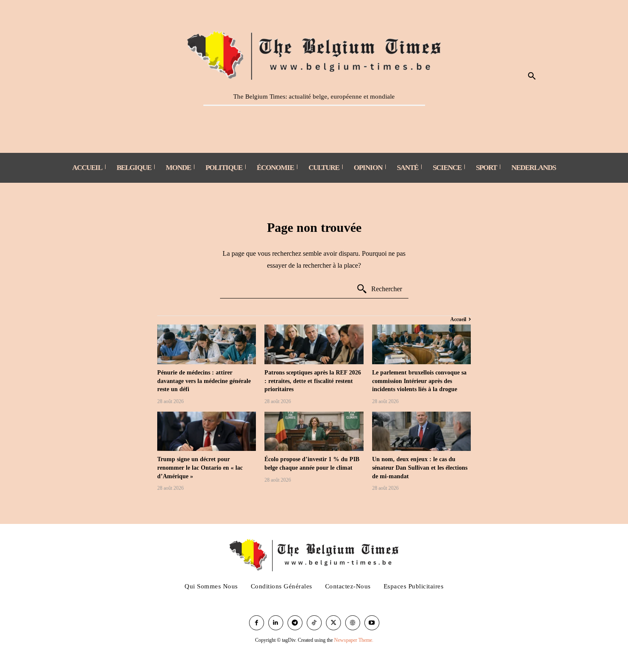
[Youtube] (371, 622)
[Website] (352, 622)
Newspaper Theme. (353, 640)
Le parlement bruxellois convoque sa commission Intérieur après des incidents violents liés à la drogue (419, 380)
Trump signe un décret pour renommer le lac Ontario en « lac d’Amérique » (200, 467)
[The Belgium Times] (314, 54)
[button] (532, 76)
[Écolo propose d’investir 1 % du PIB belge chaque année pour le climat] (314, 431)
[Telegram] (295, 622)
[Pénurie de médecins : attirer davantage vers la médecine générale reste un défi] (206, 344)
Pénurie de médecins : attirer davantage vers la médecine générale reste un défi (204, 380)
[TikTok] (314, 622)
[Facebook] (256, 622)
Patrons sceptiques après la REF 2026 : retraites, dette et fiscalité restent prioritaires (312, 380)
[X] (333, 622)
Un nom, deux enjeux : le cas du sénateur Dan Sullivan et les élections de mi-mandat (419, 467)
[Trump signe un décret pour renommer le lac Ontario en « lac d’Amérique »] (206, 431)
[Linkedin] (275, 622)
